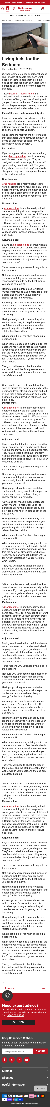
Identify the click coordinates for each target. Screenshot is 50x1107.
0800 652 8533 (15, 1015)
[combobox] (2, 9)
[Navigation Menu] (47, 9)
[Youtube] (27, 1060)
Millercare (20, 1103)
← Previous (8, 988)
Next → (44, 988)
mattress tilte (11, 208)
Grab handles (9, 183)
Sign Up (40, 1051)
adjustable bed (21, 244)
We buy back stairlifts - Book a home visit (25, 2)
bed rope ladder (17, 156)
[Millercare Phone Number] (13, 8)
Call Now (18, 1022)
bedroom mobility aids (21, 93)
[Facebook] (4, 1060)
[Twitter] (12, 1060)
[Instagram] (19, 1060)
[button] (42, 9)
